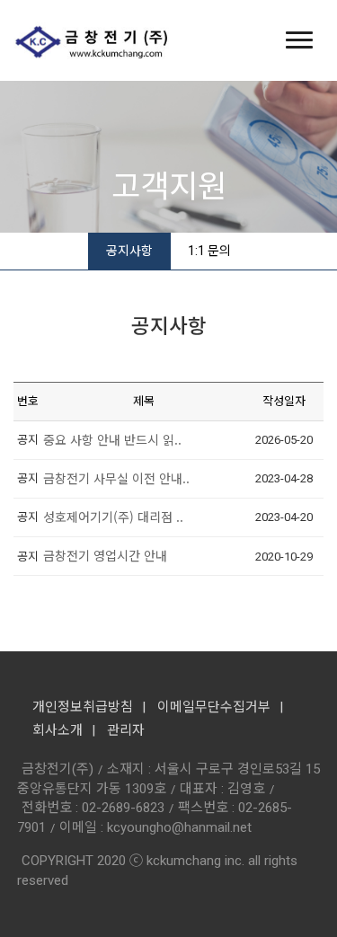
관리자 (126, 730)
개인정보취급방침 (82, 707)
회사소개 (57, 730)
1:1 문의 (209, 250)
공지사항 (129, 250)
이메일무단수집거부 (213, 707)
